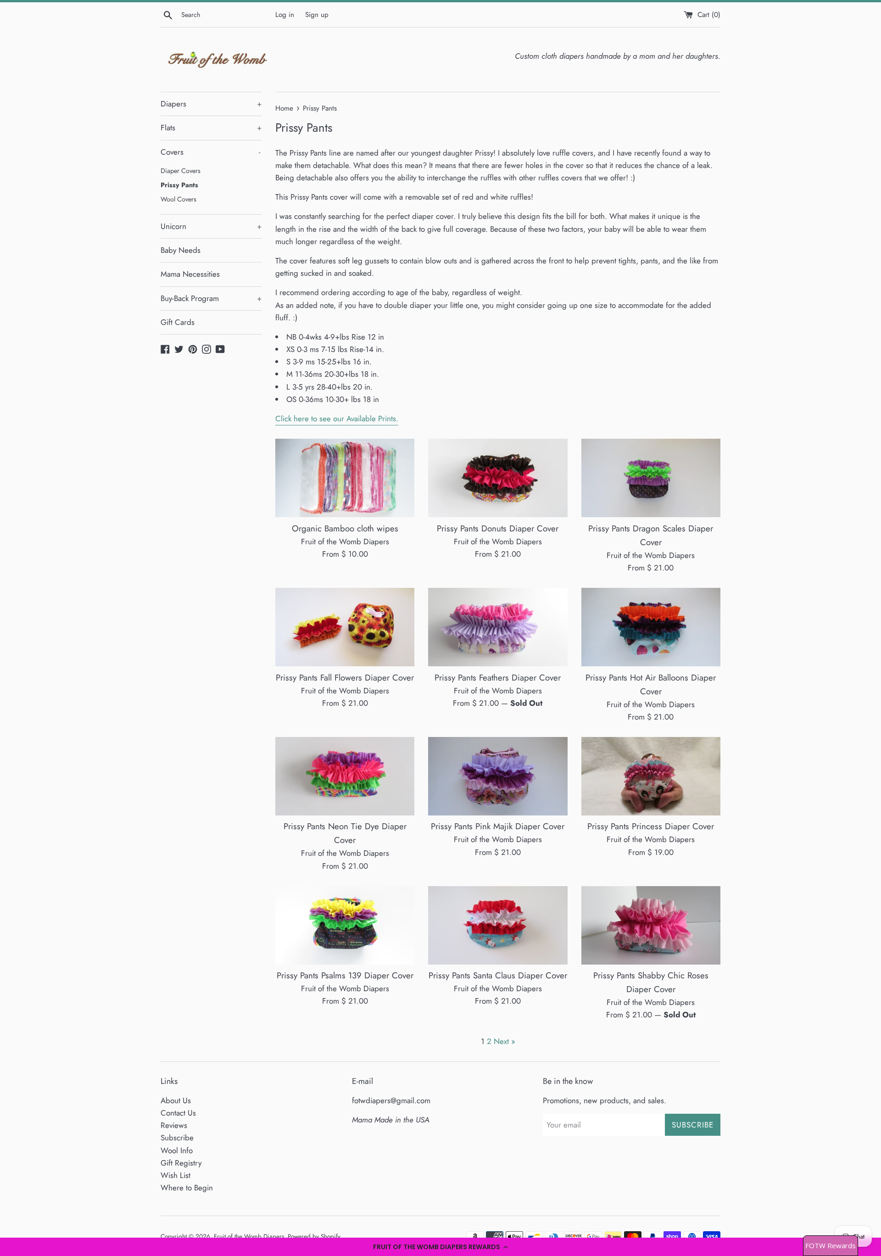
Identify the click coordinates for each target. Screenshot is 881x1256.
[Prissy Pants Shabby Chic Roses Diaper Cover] (650, 925)
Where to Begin (187, 1187)
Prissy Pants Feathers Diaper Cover (498, 677)
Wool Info (177, 1150)
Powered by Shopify (314, 1236)
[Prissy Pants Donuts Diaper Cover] (497, 478)
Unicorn (211, 226)
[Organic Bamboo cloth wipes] (344, 478)
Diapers (211, 103)
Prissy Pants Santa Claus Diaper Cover (498, 975)
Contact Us (178, 1112)
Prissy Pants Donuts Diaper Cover (497, 528)
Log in (284, 15)
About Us (176, 1100)
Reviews (174, 1125)
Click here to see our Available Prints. (336, 418)
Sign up (317, 15)
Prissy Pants (179, 185)
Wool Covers (178, 199)
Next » (504, 1041)
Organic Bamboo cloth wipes (345, 528)
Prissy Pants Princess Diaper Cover (650, 826)
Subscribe (177, 1137)
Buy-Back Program (211, 298)
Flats (211, 127)
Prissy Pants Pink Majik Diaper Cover (497, 826)
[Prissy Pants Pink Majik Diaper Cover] (497, 776)
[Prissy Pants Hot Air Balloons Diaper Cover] (650, 627)
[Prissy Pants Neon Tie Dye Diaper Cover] (344, 776)
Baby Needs (181, 250)
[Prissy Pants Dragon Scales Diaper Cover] (650, 478)
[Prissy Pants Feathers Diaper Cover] (497, 627)
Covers (211, 151)
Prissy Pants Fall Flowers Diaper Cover (345, 677)
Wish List (175, 1175)
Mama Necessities (190, 273)
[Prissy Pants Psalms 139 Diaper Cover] (344, 925)
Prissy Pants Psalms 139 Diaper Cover (345, 975)
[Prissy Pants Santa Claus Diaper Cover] (497, 925)
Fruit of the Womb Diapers (249, 1236)
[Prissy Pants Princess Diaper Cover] (650, 776)
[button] (440, 1247)
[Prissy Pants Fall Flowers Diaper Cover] (344, 627)
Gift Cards (178, 322)
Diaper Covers (181, 170)
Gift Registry (181, 1162)
